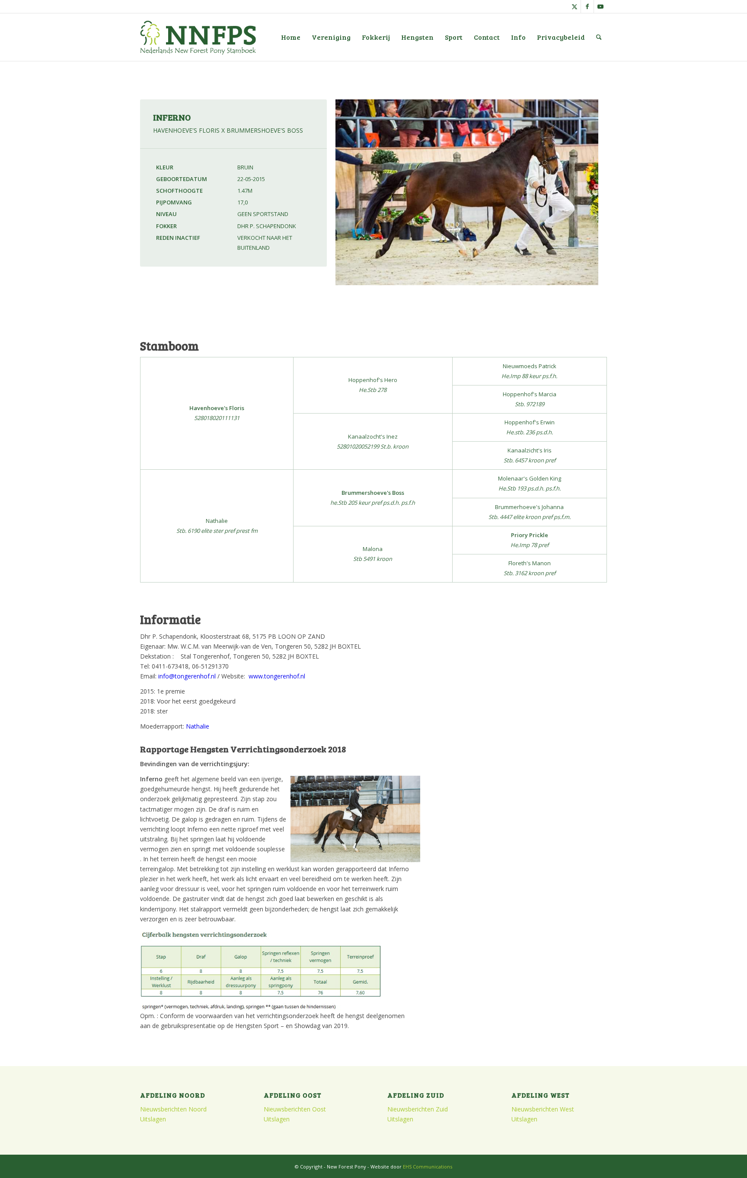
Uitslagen (153, 1119)
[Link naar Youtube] (600, 6)
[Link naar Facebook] (587, 6)
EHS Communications (427, 1166)
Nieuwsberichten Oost (295, 1109)
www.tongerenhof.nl (277, 676)
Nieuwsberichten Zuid (417, 1109)
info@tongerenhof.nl (187, 676)
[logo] (198, 37)
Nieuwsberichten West (542, 1109)
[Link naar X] (574, 6)
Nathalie (197, 726)
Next (613, 199)
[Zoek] (599, 37)
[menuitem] (290, 37)
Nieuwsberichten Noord (173, 1109)
